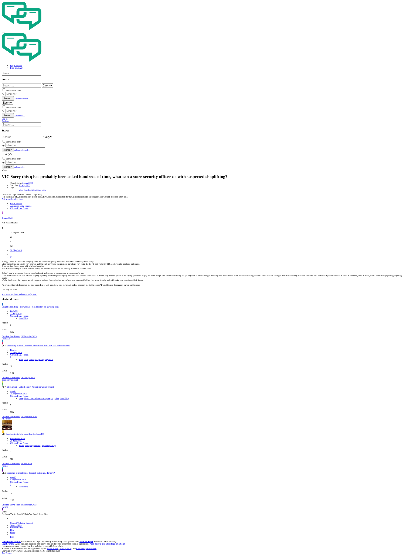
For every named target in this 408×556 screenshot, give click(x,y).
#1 (11, 257)
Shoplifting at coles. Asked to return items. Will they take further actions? (38, 345)
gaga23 (13, 477)
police (56, 398)
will (51, 359)
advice (21, 445)
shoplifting (32, 190)
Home (12, 532)
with (44, 190)
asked (21, 190)
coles (26, 359)
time (39, 190)
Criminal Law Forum (19, 316)
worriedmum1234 (17, 438)
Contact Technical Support (21, 523)
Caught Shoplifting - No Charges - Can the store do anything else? (30, 307)
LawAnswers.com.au (11, 541)
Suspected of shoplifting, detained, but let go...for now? (31, 473)
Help (12, 530)
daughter (33, 445)
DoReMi (14, 311)
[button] (3, 32)
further (31, 359)
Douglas (13, 350)
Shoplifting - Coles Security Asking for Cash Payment (30, 387)
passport (49, 398)
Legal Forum (8, 544)
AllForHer (6, 419)
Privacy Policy (16, 527)
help (39, 445)
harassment (41, 398)
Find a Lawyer (86, 541)
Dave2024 (6, 338)
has (25, 190)
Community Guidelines (86, 548)
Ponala (4, 466)
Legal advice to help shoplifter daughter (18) (25, 434)
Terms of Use (15, 525)
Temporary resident (10, 380)
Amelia (13, 391)
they (47, 359)
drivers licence (30, 398)
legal (44, 445)
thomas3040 (27, 183)
